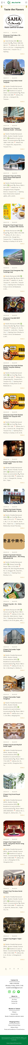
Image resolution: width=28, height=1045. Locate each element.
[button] (2, 2)
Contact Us (14, 1003)
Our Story (14, 999)
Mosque (14, 1012)
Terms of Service (10, 1043)
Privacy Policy (18, 1043)
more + (22, 54)
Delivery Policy (14, 1027)
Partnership (14, 1001)
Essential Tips (14, 1014)
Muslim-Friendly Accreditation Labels (14, 1016)
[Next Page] (22, 968)
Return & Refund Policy (14, 1025)
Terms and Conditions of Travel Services (14, 1029)
